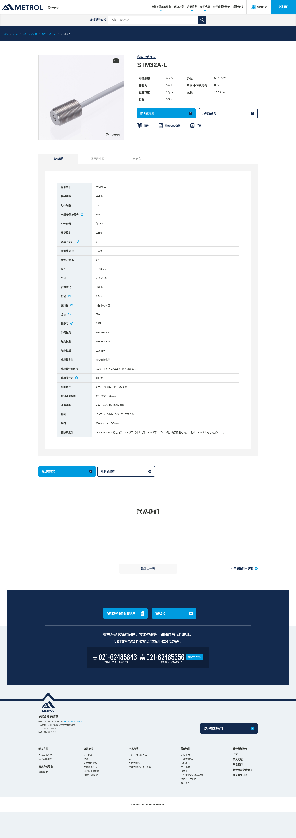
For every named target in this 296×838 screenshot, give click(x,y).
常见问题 (238, 759)
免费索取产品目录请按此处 (121, 613)
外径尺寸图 (97, 158)
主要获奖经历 (90, 767)
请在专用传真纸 (194, 657)
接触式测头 (134, 763)
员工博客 (185, 767)
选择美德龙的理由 (161, 6)
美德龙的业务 (90, 763)
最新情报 (238, 6)
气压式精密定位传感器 (140, 767)
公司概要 (88, 755)
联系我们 (283, 6)
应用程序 (185, 763)
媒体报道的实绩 (91, 771)
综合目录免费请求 (242, 769)
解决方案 (179, 6)
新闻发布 (185, 755)
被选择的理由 (45, 766)
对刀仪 (132, 759)
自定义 (137, 158)
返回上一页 (148, 568)
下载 (235, 754)
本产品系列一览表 (242, 568)
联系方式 (160, 613)
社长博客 (185, 782)
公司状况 (205, 6)
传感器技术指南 (188, 778)
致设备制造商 (240, 748)
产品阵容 (192, 6)
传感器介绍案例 (46, 755)
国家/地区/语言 (91, 775)
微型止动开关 (146, 57)
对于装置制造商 (221, 6)
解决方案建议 (45, 759)
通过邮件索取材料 (213, 728)
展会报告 (185, 771)
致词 (86, 759)
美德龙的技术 (187, 759)
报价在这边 (147, 113)
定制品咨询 (209, 113)
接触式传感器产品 (138, 755)
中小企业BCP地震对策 (192, 775)
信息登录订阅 (240, 775)
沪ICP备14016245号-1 (72, 722)
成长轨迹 (43, 771)
